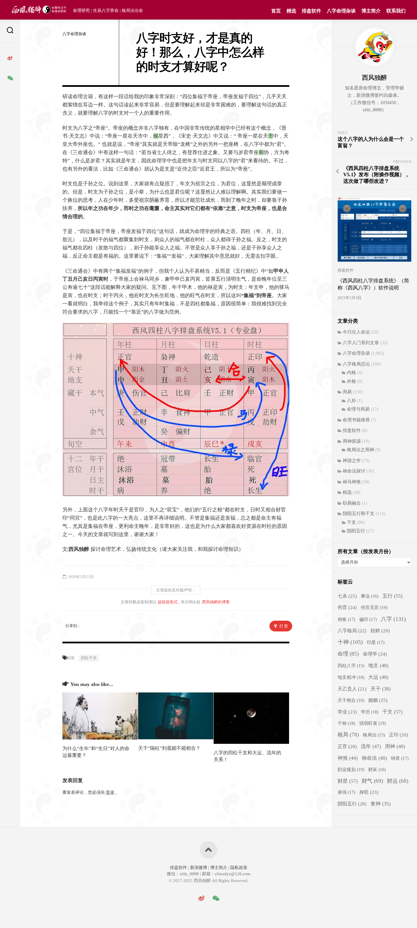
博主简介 (371, 11)
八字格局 (352, 630)
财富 (377, 769)
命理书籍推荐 (356, 419)
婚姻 (377, 700)
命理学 (375, 654)
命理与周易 (358, 409)
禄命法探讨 (354, 471)
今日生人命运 (356, 331)
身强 (346, 792)
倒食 (346, 619)
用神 (395, 746)
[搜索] (10, 31)
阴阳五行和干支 (358, 513)
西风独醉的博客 (216, 602)
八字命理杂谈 (341, 11)
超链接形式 (168, 602)
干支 (351, 522)
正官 (347, 746)
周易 (347, 391)
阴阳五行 (356, 530)
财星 (348, 781)
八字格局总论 (356, 364)
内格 (351, 372)
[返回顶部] (208, 850)
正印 (398, 735)
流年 (371, 746)
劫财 (380, 630)
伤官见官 (374, 607)
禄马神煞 (352, 481)
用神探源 (352, 441)
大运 (378, 677)
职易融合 (352, 503)
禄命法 (374, 758)
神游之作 (352, 460)
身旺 (368, 792)
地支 (378, 665)
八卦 (351, 400)
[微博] (10, 58)
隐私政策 (238, 867)
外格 (351, 381)
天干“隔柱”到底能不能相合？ (169, 748)
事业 (369, 596)
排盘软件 (311, 11)
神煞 (348, 758)
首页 (276, 11)
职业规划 (351, 769)
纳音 (399, 758)
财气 (372, 781)
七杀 (347, 596)
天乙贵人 (352, 689)
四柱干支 (89, 658)
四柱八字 (351, 665)
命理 (348, 654)
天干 (380, 689)
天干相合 (351, 700)
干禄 (346, 723)
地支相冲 (351, 677)
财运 (397, 781)
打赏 (283, 626)
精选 (291, 11)
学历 (369, 712)
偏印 (368, 619)
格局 (348, 735)
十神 (350, 642)
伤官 (347, 607)
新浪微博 (198, 867)
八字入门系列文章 (361, 342)
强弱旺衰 (372, 723)
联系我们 (396, 11)
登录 (110, 792)
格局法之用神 (360, 449)
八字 (393, 619)
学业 (347, 712)
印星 (375, 642)
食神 (380, 804)
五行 (392, 596)
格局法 (374, 734)
